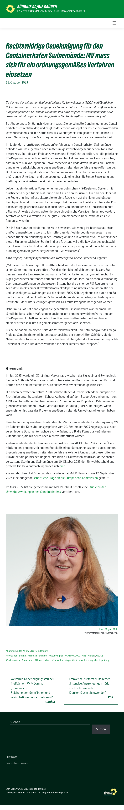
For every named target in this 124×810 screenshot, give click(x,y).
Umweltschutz (43, 660)
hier (62, 466)
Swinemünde (14, 660)
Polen (92, 655)
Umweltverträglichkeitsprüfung (93, 660)
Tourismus (28, 660)
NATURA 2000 (73, 655)
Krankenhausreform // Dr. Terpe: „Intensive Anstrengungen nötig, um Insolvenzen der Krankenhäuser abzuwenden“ (91, 688)
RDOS (100, 655)
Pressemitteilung (39, 650)
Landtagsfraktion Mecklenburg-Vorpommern (51, 11)
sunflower (31, 792)
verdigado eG (62, 792)
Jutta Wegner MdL (108, 629)
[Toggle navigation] (114, 23)
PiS (84, 655)
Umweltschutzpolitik (64, 660)
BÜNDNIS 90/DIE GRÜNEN (37, 6)
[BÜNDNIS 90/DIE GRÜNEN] (10, 8)
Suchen (15, 722)
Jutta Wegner (23, 650)
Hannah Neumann (38, 655)
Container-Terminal (16, 655)
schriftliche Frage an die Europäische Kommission (65, 478)
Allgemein (11, 650)
